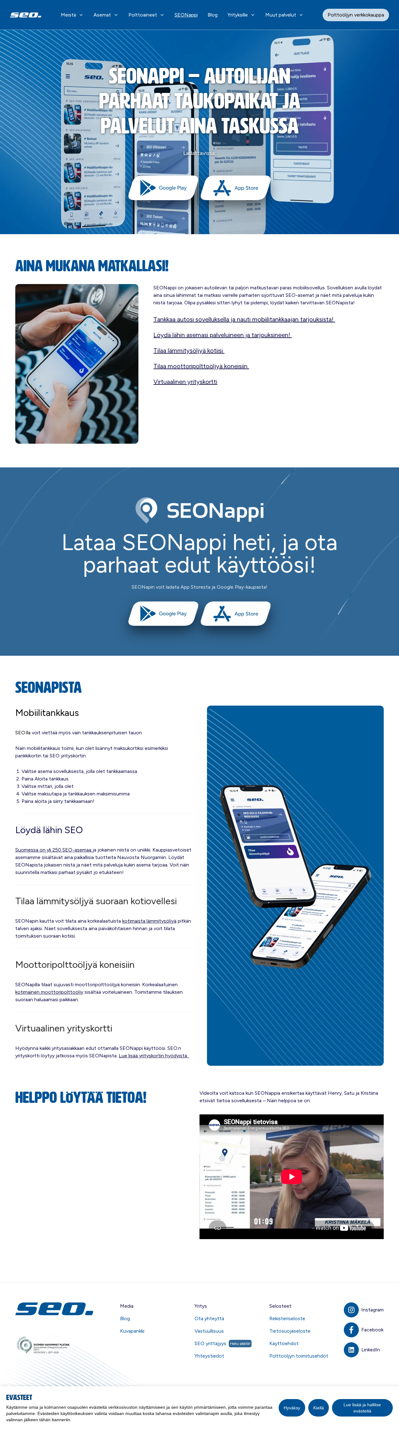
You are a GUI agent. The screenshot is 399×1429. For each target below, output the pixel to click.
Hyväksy (292, 1407)
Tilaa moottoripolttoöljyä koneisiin (201, 366)
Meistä (68, 15)
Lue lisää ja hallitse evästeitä (362, 1407)
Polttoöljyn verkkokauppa (356, 15)
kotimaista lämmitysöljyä (149, 921)
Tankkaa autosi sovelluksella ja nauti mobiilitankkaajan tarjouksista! (244, 319)
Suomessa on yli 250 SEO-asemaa (54, 850)
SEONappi (186, 15)
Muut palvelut (280, 15)
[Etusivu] (55, 1308)
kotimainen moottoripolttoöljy (49, 992)
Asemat (102, 15)
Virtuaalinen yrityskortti (185, 381)
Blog (213, 15)
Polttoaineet (142, 15)
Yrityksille (238, 15)
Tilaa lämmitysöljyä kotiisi (188, 350)
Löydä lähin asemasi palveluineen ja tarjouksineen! (222, 335)
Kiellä (318, 1407)
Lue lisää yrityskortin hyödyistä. (154, 1056)
